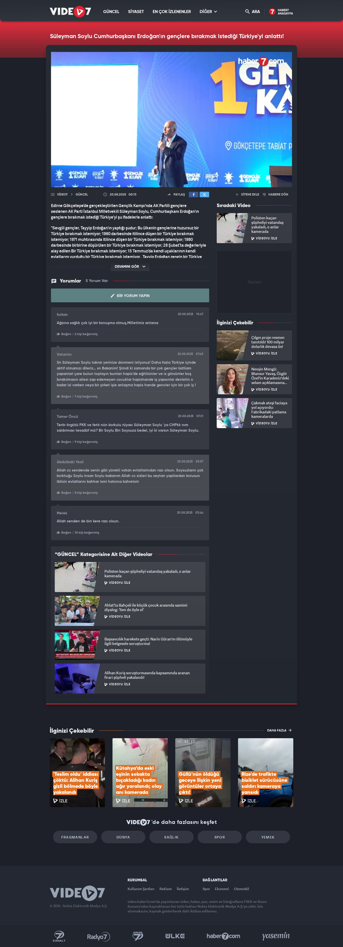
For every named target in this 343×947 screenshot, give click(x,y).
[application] (171, 119)
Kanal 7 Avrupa (137, 936)
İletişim (183, 888)
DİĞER (206, 12)
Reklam (165, 888)
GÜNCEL (111, 12)
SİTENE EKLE (249, 194)
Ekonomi (222, 888)
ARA (255, 12)
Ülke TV (175, 936)
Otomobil (241, 888)
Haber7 (223, 936)
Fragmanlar (75, 837)
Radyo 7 (98, 936)
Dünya (123, 837)
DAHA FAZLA (277, 730)
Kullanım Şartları (141, 888)
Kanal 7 (59, 936)
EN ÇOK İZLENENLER (172, 12)
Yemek (268, 837)
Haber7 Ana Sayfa (281, 12)
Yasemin (276, 936)
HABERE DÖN (278, 194)
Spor (219, 837)
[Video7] (70, 12)
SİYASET (136, 12)
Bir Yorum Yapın (133, 296)
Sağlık (171, 837)
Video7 (62, 194)
